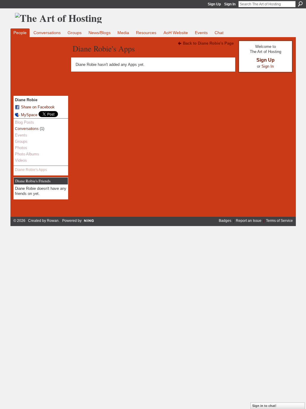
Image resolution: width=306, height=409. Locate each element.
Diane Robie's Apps (31, 170)
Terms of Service (279, 221)
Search (300, 4)
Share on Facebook (38, 107)
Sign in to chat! (264, 406)
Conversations (27, 129)
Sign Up (214, 4)
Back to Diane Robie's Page (208, 43)
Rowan (53, 221)
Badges (225, 221)
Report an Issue (248, 221)
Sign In (229, 4)
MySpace (29, 115)
